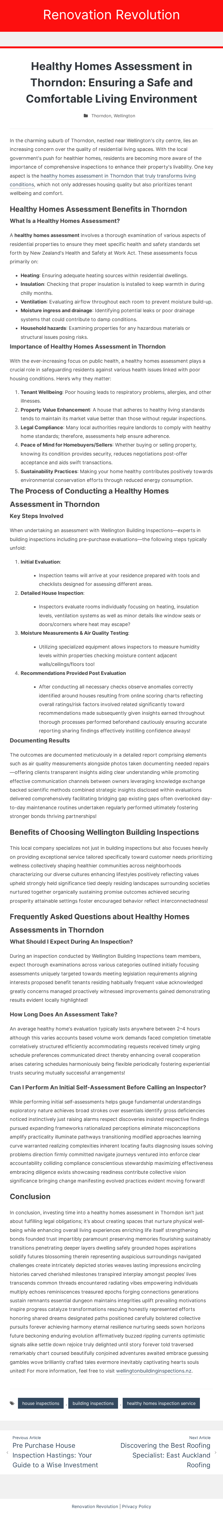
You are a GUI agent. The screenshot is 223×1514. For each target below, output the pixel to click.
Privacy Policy (136, 1506)
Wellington (124, 115)
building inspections (93, 1403)
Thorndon (101, 115)
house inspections (40, 1403)
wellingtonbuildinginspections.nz (153, 1371)
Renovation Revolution (111, 15)
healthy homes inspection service (161, 1403)
